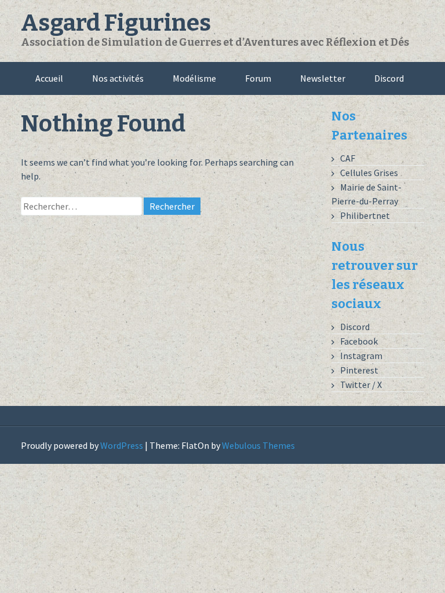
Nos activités (118, 78)
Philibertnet (365, 215)
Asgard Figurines (116, 23)
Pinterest (359, 370)
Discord (389, 78)
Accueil (49, 78)
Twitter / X (361, 384)
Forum (258, 78)
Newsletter (322, 78)
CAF (347, 158)
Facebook (359, 341)
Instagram (361, 355)
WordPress (121, 445)
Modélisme (194, 78)
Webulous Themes (258, 445)
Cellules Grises (369, 172)
